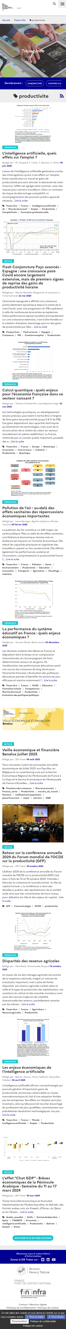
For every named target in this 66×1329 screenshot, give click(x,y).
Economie (31, 1220)
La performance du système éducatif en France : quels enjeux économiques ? (31, 632)
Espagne (45, 331)
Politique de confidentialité (21, 1307)
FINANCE (17, 1220)
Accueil (6, 20)
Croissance (8, 335)
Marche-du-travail (17, 208)
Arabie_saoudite (14, 1217)
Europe (35, 446)
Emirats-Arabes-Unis (47, 1217)
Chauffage (53, 570)
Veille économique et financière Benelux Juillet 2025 (30, 751)
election (37, 797)
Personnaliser (19, 1321)
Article (8, 261)
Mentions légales (38, 1304)
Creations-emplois (34, 335)
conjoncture (34, 83)
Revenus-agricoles (11, 1012)
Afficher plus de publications (33, 1237)
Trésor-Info (19, 20)
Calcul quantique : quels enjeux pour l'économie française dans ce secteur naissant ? (32, 393)
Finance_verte (9, 791)
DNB (48, 797)
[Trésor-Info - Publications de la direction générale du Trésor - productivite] (62, 96)
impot (26, 797)
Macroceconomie (44, 788)
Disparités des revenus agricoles (30, 960)
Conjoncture (12, 331)
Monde (35, 1119)
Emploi (34, 208)
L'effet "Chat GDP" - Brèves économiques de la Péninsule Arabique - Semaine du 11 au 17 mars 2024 (29, 1183)
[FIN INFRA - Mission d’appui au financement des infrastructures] (33, 1293)
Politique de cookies (48, 1307)
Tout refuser (57, 1317)
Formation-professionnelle (35, 212)
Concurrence (24, 449)
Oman (17, 1226)
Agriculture (39, 570)
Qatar (5, 1220)
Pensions (6, 794)
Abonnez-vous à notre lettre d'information (33, 1254)
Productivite (48, 208)
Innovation (8, 449)
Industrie (40, 449)
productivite (51, 905)
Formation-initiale (11, 688)
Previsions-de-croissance (18, 788)
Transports (23, 570)
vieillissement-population (28, 794)
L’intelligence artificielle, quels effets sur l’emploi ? (29, 154)
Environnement (10, 567)
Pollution (36, 564)
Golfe (30, 1217)
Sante (48, 564)
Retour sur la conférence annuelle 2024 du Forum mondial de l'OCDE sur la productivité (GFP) (32, 856)
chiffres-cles (55, 83)
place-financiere (10, 797)
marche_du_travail (48, 791)
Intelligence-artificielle (44, 205)
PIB (19, 335)
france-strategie (22, 905)
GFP (8, 905)
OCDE (35, 685)
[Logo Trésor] (28, 8)
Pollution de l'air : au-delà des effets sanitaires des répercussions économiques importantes (32, 511)
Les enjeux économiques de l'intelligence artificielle (26, 1069)
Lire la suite (21, 200)
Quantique (24, 452)
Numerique (49, 446)
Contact (23, 1304)
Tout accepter (36, 1317)
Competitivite (9, 212)
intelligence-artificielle (14, 1223)
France (24, 205)
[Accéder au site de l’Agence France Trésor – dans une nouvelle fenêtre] (33, 1270)
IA (3, 208)
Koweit (6, 1226)
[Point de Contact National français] (33, 1281)
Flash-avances (30, 331)
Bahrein (51, 1223)
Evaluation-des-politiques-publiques (20, 694)
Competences (32, 688)
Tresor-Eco (11, 205)
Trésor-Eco (10, 147)
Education (44, 567)
